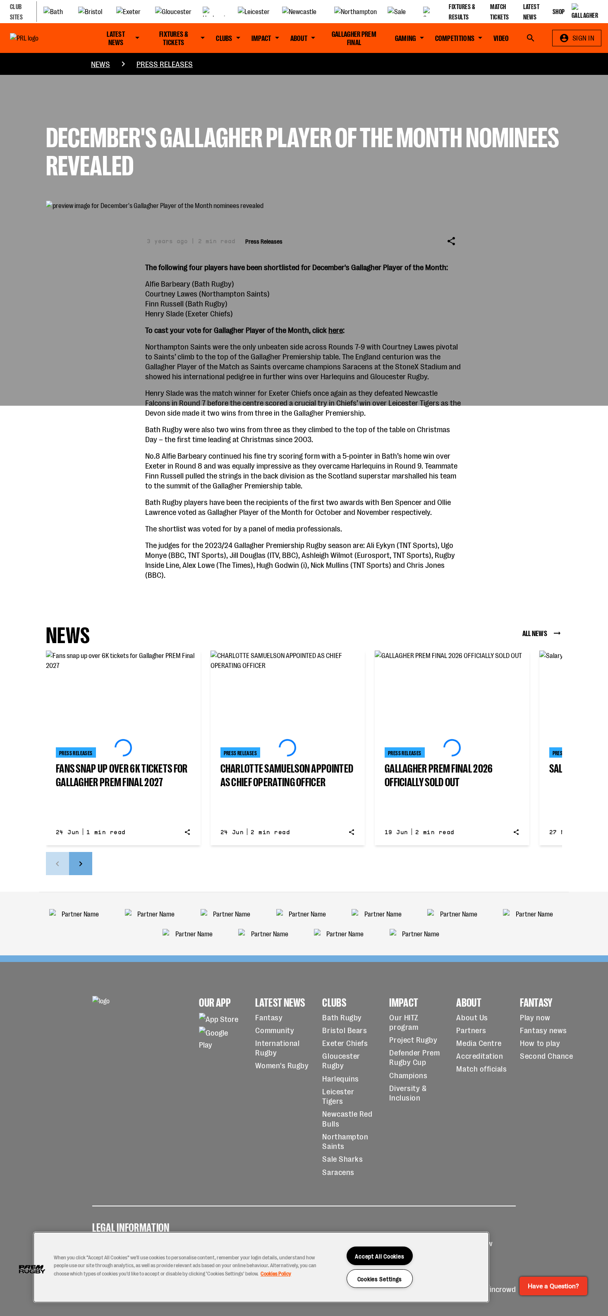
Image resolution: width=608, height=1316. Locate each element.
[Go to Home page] (42, 38)
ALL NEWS (534, 632)
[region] (261, 1267)
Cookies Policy (276, 1273)
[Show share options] (451, 241)
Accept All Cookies (379, 1255)
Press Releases (164, 63)
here (335, 329)
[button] (32, 1269)
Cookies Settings (379, 1278)
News (100, 63)
